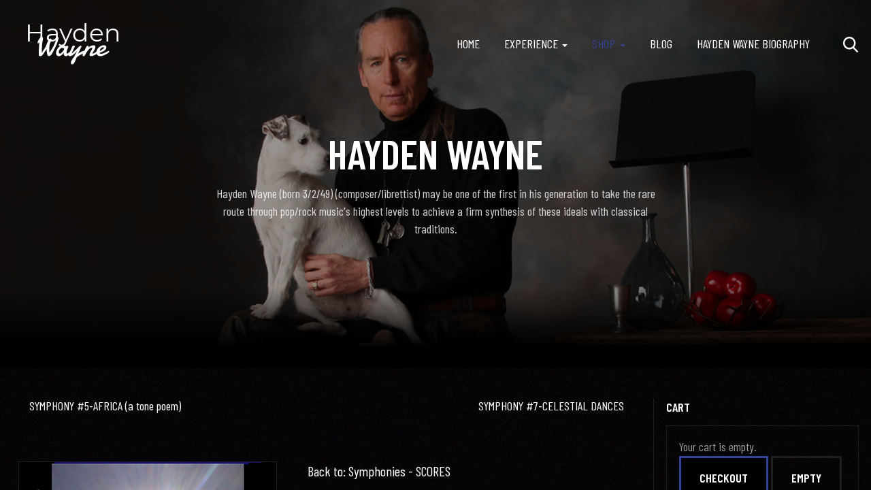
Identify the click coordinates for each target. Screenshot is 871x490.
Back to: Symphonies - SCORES (379, 471)
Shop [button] (603, 43)
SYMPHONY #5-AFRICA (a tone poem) (105, 405)
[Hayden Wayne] (73, 44)
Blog (661, 43)
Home (468, 43)
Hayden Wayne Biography (753, 43)
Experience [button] (531, 43)
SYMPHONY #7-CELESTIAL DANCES (551, 405)
